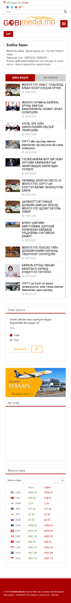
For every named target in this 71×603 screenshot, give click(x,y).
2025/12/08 (29, 116)
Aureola (54, 595)
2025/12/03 (29, 173)
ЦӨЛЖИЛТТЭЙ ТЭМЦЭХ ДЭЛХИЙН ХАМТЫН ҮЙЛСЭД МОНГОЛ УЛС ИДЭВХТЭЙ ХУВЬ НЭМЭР (41, 206)
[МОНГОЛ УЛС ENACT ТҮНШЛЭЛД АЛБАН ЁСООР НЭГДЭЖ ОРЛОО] (12, 90)
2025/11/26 (29, 276)
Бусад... (12, 328)
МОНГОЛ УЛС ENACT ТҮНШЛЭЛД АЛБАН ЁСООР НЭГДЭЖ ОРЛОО (43, 86)
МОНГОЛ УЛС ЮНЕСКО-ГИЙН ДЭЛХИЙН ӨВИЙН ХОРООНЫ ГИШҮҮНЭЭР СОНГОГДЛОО (40, 251)
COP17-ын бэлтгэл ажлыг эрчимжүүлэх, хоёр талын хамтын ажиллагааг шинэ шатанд (42, 287)
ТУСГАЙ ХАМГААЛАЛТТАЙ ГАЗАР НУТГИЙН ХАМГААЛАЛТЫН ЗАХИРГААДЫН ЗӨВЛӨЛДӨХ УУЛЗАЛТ (42, 164)
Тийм (16, 335)
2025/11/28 (29, 240)
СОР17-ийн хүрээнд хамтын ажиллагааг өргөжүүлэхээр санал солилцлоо (42, 145)
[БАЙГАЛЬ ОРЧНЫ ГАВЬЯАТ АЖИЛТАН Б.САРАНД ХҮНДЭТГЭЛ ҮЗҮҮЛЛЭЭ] (12, 270)
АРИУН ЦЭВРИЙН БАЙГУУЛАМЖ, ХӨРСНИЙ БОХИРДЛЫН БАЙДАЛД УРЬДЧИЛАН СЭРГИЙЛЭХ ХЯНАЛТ (38, 229)
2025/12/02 (29, 194)
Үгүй (16, 340)
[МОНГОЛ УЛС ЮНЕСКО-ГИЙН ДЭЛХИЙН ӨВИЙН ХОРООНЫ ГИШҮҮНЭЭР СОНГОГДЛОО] (12, 252)
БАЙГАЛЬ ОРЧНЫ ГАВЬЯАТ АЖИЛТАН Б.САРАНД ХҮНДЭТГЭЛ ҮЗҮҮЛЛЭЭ (38, 269)
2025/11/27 (29, 258)
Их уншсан (51, 77)
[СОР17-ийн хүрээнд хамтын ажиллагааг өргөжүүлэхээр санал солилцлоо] (12, 144)
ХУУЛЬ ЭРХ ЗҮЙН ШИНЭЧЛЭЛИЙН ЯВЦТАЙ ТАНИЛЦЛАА (38, 127)
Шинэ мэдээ (20, 77)
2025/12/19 (29, 92)
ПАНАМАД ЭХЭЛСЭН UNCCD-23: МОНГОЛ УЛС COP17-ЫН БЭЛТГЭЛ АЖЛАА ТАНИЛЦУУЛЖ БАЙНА (42, 185)
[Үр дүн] (36, 349)
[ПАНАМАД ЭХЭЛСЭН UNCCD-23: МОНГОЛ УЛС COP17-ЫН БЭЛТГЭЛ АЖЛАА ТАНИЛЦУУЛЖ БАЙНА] (12, 185)
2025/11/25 (29, 294)
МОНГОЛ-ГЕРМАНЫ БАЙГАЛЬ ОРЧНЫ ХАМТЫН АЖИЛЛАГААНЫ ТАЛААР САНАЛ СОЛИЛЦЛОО (42, 107)
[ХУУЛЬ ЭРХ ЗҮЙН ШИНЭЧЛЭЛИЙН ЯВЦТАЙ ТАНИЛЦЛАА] (12, 127)
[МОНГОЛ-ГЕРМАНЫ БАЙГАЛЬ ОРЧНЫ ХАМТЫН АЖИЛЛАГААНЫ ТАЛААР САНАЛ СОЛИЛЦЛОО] (12, 106)
